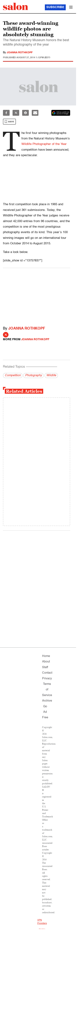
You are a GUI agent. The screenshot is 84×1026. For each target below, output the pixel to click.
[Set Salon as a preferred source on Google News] (60, 113)
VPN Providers (42, 922)
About (46, 661)
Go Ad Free (45, 712)
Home (46, 656)
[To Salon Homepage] (15, 6)
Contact (47, 672)
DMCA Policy (42, 931)
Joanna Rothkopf (20, 52)
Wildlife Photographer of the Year (44, 144)
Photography (33, 375)
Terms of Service (47, 690)
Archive (47, 700)
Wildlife (51, 375)
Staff (45, 667)
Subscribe (55, 7)
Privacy (47, 678)
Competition (13, 375)
